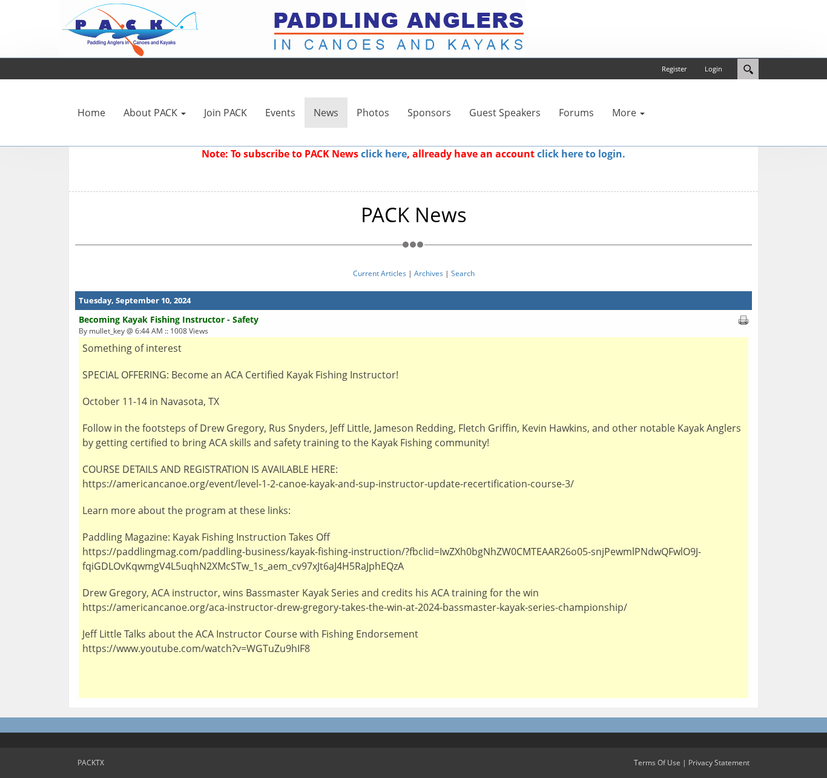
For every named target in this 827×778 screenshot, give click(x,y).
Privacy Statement (719, 762)
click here (384, 153)
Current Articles (379, 273)
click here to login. (581, 153)
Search (463, 273)
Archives (428, 273)
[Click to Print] (743, 319)
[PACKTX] (292, 27)
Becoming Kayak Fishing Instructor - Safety (169, 319)
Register (674, 68)
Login (713, 68)
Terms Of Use (657, 762)
